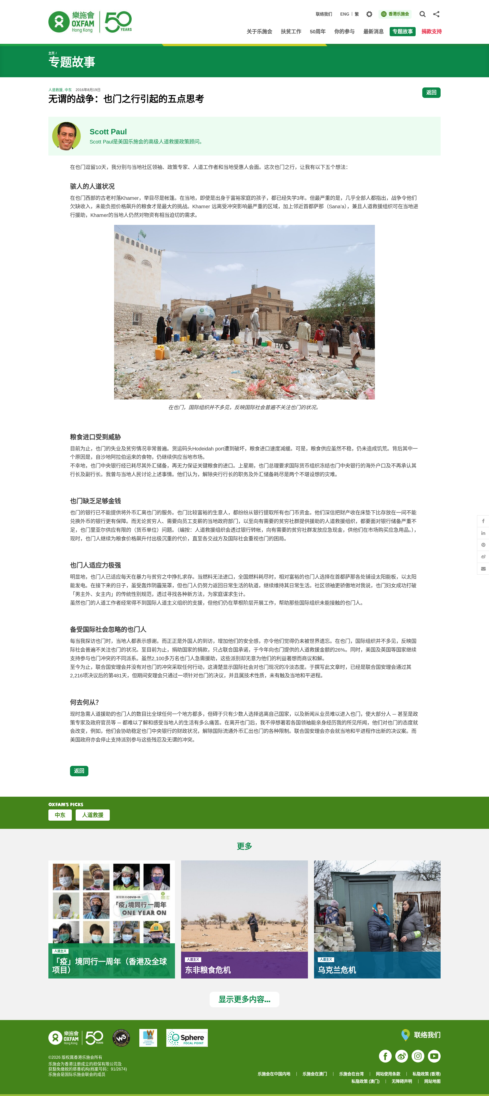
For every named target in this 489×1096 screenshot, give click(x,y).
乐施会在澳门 (315, 1074)
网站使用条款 (388, 1074)
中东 (60, 815)
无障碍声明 (402, 1081)
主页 (51, 53)
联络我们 (324, 14)
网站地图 (432, 1081)
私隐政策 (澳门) (365, 1081)
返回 (431, 92)
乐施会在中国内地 (274, 1074)
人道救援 (92, 815)
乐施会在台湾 (351, 1074)
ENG (344, 14)
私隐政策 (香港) (427, 1074)
